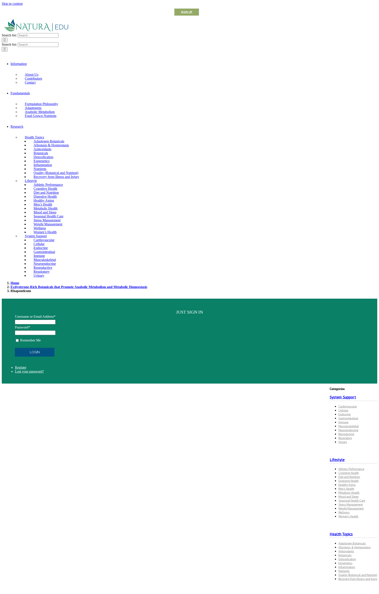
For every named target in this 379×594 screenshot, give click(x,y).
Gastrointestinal (348, 418)
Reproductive (346, 434)
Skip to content (12, 3)
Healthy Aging (347, 485)
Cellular (343, 410)
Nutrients (344, 571)
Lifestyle (337, 459)
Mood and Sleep (348, 497)
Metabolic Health (348, 493)
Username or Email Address (35, 316)
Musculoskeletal (348, 426)
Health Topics (341, 534)
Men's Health (346, 489)
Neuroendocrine (348, 430)
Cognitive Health (348, 473)
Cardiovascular (347, 406)
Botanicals (345, 555)
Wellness (344, 512)
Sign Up (186, 12)
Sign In (211, 12)
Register (20, 367)
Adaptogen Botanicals (352, 543)
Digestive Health (348, 481)
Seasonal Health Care (351, 500)
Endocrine (344, 414)
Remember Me (30, 340)
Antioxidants (346, 551)
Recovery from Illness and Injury (357, 579)
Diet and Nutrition (349, 477)
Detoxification (347, 559)
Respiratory (345, 438)
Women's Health (348, 516)
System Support (343, 397)
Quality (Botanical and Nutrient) (357, 575)
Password (22, 327)
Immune (343, 422)
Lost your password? (29, 371)
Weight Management (351, 508)
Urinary (342, 442)
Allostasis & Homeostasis (354, 547)
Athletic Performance (351, 469)
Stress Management (350, 504)
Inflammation (346, 567)
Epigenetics (345, 563)
